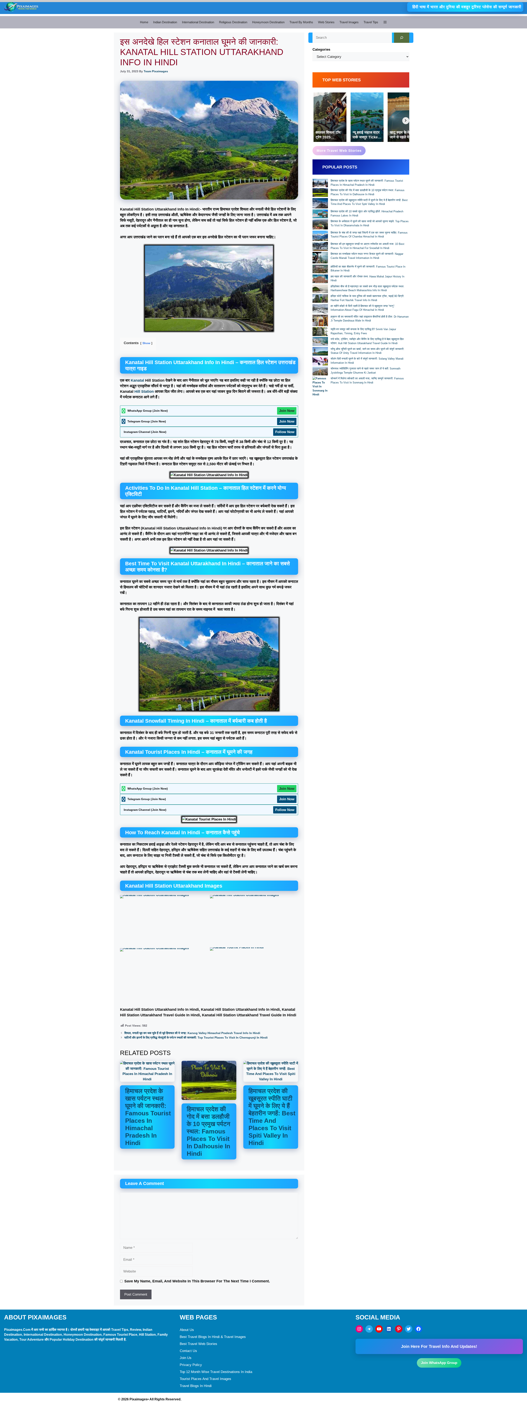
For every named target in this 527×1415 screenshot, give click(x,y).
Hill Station (144, 391)
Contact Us (188, 1351)
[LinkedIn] (389, 1329)
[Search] (401, 38)
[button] (385, 22)
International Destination (198, 22)
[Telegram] (369, 1329)
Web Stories (326, 22)
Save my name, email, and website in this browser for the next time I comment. (197, 1281)
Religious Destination (233, 22)
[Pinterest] (398, 1329)
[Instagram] (359, 1329)
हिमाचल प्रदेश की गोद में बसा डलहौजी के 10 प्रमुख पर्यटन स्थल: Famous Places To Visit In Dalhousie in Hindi (208, 1131)
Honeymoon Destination (268, 22)
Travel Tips (371, 22)
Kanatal (138, 380)
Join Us (185, 1358)
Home (144, 22)
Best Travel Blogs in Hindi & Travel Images (213, 1337)
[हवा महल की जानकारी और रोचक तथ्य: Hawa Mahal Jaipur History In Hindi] (320, 279)
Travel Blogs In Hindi (196, 1386)
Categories (321, 49)
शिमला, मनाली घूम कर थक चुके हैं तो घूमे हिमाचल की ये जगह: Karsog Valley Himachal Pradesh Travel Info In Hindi (192, 1033)
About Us (187, 1330)
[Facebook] (418, 1329)
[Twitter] (408, 1329)
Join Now (286, 411)
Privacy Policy (191, 1365)
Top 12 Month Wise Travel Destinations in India (216, 1372)
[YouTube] (379, 1329)
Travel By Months (301, 22)
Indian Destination (165, 22)
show (146, 343)
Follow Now (284, 432)
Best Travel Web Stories (198, 1344)
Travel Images (349, 22)
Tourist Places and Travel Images (205, 1379)
